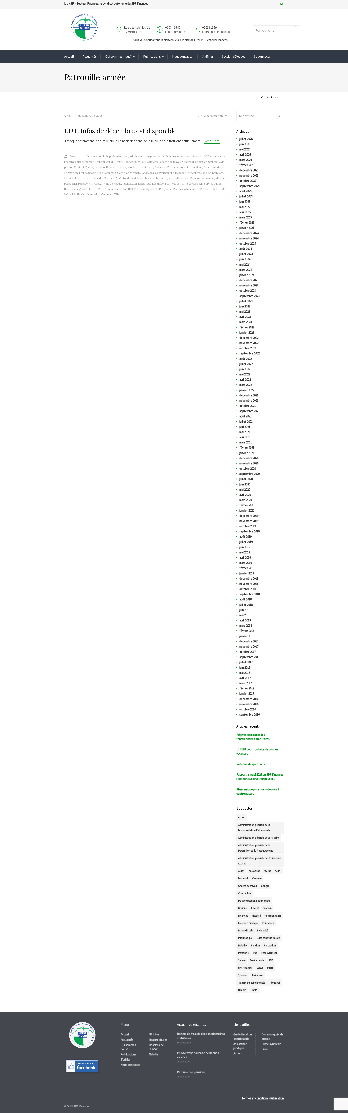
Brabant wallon (104, 162)
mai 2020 (244, 489)
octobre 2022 (247, 348)
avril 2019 (245, 557)
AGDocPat (254, 871)
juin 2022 (244, 369)
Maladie (150, 178)
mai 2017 (244, 673)
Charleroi (188, 162)
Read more (212, 140)
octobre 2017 (247, 652)
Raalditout (144, 183)
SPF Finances (109, 189)
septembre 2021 (249, 411)
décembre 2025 (248, 170)
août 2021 (245, 416)
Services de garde (75, 189)
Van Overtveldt (90, 194)
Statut (123, 189)
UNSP (76, 194)
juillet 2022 (246, 364)
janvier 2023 (246, 332)
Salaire (241, 960)
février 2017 (246, 688)
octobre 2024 (247, 243)
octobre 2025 (247, 181)
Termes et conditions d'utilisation (263, 1098)
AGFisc (267, 871)
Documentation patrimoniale (254, 900)
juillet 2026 (246, 139)
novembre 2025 (248, 175)
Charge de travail (170, 162)
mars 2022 (245, 385)
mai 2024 (244, 264)
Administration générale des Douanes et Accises (159, 156)
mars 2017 (245, 683)
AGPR (278, 871)
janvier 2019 (246, 573)
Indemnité (262, 930)
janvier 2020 (246, 510)
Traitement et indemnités (251, 982)
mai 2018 (244, 615)
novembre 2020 (248, 463)
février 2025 (246, 222)
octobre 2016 (247, 709)
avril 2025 (245, 212)
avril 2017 (245, 678)
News (72, 156)
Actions (238, 1053)
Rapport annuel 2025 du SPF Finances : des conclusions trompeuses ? (259, 777)
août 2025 (245, 191)
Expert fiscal (145, 167)
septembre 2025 (249, 186)
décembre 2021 (248, 395)
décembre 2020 (248, 458)
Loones (69, 178)
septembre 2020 (249, 474)
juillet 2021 (246, 421)
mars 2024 (245, 270)
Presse (96, 183)
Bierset (89, 162)
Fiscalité (256, 915)
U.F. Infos (203, 189)
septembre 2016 (249, 714)
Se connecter (263, 56)
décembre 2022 (248, 338)
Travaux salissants (184, 189)
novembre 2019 (248, 521)
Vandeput (107, 194)
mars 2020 (245, 500)
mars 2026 (245, 160)
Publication (129, 183)
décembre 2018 (248, 578)
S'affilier (125, 1059)
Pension (195, 178)
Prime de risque (111, 183)
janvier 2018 (246, 636)
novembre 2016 (248, 704)
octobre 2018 (247, 589)
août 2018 (245, 599)
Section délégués (233, 56)
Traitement (257, 975)
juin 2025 (244, 202)
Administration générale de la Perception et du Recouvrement (255, 847)
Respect (176, 183)
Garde (121, 173)
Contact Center (83, 167)
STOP (132, 189)
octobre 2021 (247, 406)
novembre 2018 (248, 584)
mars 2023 (245, 322)
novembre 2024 (248, 238)
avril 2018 (245, 620)
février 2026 (246, 165)
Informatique (245, 938)
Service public (212, 183)
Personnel (208, 178)
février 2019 (246, 568)
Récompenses (160, 183)
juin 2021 (244, 427)
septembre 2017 (249, 657)
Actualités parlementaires (112, 156)
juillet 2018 (246, 605)
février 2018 (246, 631)
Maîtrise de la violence (130, 178)
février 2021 (246, 448)
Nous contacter (183, 56)
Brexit (119, 162)
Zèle (116, 194)
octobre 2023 (247, 290)
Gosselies (148, 173)
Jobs (204, 173)
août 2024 (245, 249)
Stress (141, 189)
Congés (265, 886)
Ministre (161, 178)
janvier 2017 (246, 693)
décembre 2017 (248, 641)
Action (91, 156)
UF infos (154, 1034)
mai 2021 (244, 432)
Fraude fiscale (87, 173)
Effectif (121, 167)
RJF (184, 183)
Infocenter (193, 173)
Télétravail (274, 982)
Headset (180, 173)
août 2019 (245, 536)
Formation (71, 173)
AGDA (207, 156)
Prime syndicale (271, 1044)
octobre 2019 (247, 526)
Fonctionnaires (213, 167)
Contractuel (244, 893)
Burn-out (140, 162)
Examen (267, 908)
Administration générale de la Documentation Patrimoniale (254, 827)
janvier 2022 (246, 390)
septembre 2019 (249, 531)
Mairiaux (109, 178)
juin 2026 (244, 144)
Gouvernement (164, 173)
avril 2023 (245, 317)
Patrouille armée (178, 178)
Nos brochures (158, 1040)
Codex (199, 162)
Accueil (69, 56)
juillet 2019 (246, 542)
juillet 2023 (246, 301)
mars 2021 (245, 442)
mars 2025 (245, 217)
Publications (152, 56)
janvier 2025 (246, 228)
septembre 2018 (249, 594)
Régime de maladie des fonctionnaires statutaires (253, 737)
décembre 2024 (248, 233)
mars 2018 (245, 625)
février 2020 (246, 505)
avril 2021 (245, 437)
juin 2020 (244, 484)
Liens (265, 1049)
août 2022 (245, 359)
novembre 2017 (248, 646)
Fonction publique (191, 167)
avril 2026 (245, 154)
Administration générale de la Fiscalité (258, 837)
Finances (172, 167)
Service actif (195, 183)
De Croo (99, 167)
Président (84, 183)
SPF (97, 189)
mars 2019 (245, 563)
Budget (128, 162)
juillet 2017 (246, 662)
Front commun (106, 173)
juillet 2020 (246, 479)
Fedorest (160, 167)
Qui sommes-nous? (118, 56)
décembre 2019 (248, 516)
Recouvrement (269, 953)
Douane (110, 167)
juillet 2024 (246, 254)
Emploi (131, 167)
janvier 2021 (246, 453)
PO (255, 953)
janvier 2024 (246, 275)
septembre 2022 (249, 353)
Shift (91, 189)
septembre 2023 (249, 296)
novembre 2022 (248, 343)
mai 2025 (244, 207)
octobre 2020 (247, 468)
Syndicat (151, 189)
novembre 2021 (248, 400)
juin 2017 (244, 667)
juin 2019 (244, 547)
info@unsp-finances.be (216, 32)
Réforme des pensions (250, 764)
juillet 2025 (246, 196)
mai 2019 (244, 552)
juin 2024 (244, 259)
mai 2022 (244, 374)
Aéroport (197, 156)
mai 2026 (244, 149)
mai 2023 (244, 311)
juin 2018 (244, 610)
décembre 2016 (248, 699)
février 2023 (246, 327)
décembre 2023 (248, 280)
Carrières (153, 162)
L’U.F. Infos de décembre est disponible (120, 131)
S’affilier (207, 56)
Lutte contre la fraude (88, 178)
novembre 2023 (248, 285)
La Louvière (215, 173)
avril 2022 (245, 379)
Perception (270, 945)
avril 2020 (245, 495)
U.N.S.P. (216, 189)
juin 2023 (244, 306)
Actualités (90, 56)
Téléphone (165, 189)
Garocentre (133, 173)
